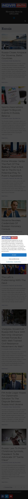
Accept (14, 255)
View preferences (14, 259)
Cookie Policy (9, 261)
